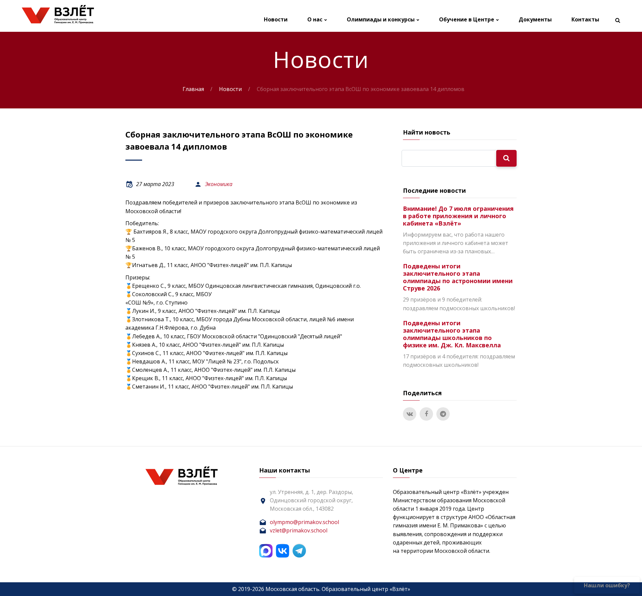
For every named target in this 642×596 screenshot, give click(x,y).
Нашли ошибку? (607, 585)
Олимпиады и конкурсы (381, 19)
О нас (314, 19)
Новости (276, 19)
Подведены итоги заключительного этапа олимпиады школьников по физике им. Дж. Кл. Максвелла (452, 334)
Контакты (585, 19)
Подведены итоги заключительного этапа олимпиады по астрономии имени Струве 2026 (458, 277)
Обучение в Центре (466, 19)
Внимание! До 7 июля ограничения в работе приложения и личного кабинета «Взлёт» (458, 215)
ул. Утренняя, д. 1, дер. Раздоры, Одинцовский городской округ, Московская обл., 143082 (311, 500)
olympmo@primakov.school (304, 522)
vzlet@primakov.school (298, 530)
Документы (535, 19)
